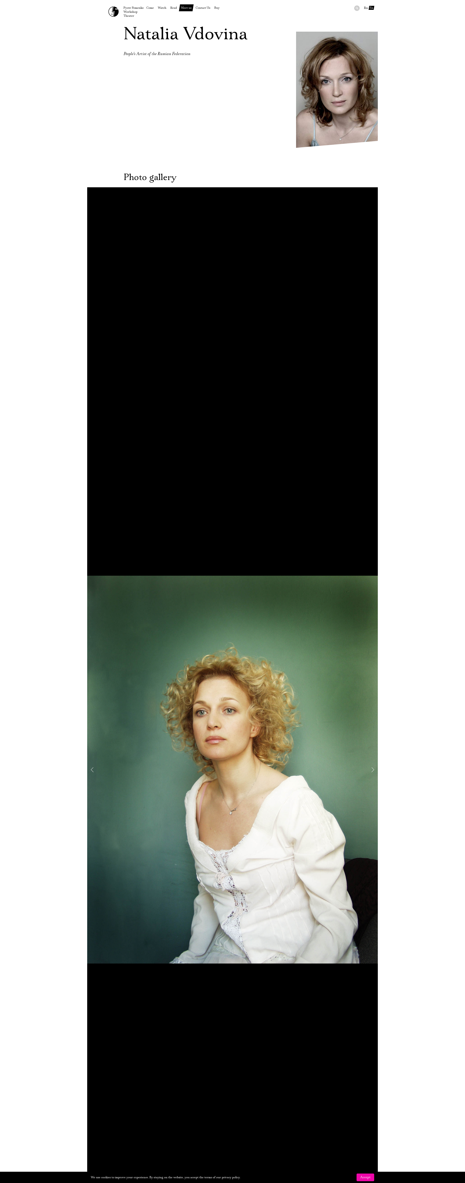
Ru (366, 8)
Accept (365, 1177)
